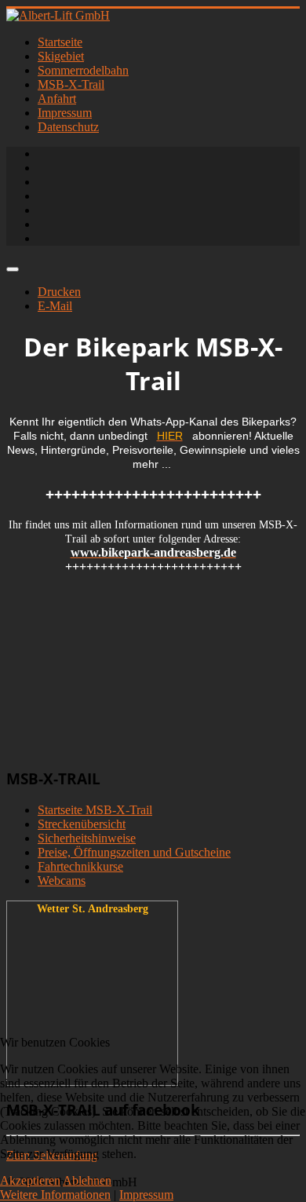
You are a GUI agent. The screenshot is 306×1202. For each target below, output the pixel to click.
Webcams (62, 880)
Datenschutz (68, 126)
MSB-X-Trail (71, 84)
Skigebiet (61, 56)
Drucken (59, 291)
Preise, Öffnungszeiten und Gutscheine (134, 852)
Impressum (65, 112)
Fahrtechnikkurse (80, 866)
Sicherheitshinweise (87, 838)
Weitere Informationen (55, 1194)
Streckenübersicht (82, 824)
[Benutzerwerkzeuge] (12, 269)
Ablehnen (87, 1180)
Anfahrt (57, 98)
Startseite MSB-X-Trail (95, 810)
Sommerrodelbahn (83, 70)
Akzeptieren (30, 1180)
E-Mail (55, 305)
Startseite (60, 42)
